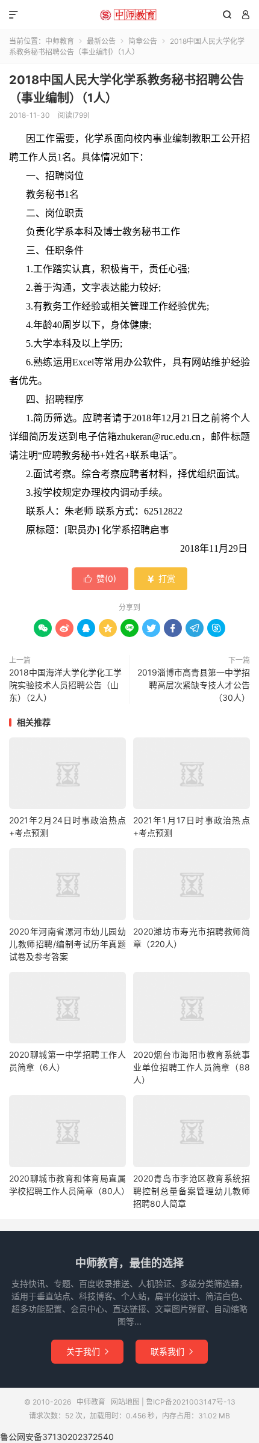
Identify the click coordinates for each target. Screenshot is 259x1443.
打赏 (160, 578)
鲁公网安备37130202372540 (57, 1437)
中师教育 (129, 15)
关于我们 (87, 1351)
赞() (100, 578)
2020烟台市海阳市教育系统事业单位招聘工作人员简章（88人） (191, 1067)
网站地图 (125, 1401)
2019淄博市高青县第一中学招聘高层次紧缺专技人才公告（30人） (193, 685)
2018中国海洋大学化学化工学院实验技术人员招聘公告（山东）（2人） (65, 685)
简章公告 (142, 41)
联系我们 (172, 1351)
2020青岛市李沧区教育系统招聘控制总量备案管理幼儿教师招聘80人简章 (191, 1191)
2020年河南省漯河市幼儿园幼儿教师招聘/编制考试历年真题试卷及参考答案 (67, 944)
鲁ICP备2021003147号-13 (191, 1401)
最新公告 (101, 41)
